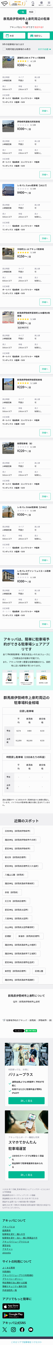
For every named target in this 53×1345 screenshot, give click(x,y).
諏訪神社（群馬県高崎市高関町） (20, 979)
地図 (31, 11)
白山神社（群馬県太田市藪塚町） (20, 927)
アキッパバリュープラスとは (15, 1241)
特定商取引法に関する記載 (14, 1282)
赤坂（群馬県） (12, 892)
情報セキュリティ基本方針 (14, 1286)
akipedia (6, 1252)
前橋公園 (39, 970)
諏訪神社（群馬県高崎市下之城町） (21, 953)
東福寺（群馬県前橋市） (29, 936)
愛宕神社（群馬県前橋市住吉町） (20, 962)
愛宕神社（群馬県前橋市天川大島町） (22, 865)
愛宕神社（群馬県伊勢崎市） (18, 848)
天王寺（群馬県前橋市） (16, 901)
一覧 (22, 11)
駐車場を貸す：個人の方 (13, 1234)
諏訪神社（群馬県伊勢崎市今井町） (21, 839)
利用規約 (6, 1271)
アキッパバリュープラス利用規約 (17, 1275)
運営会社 (6, 1245)
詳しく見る (26, 1100)
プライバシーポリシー (12, 1278)
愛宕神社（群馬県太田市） (17, 909)
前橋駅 (8, 936)
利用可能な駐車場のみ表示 (18, 49)
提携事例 (6, 1230)
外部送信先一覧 (9, 1290)
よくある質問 (8, 1267)
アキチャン (7, 1249)
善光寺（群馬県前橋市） (16, 857)
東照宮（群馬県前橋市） (16, 970)
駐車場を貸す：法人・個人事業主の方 (19, 1237)
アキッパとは (8, 1226)
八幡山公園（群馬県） (15, 874)
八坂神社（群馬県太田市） (17, 918)
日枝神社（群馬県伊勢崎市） (18, 830)
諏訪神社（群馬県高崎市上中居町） (21, 944)
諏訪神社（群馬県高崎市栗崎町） (20, 883)
